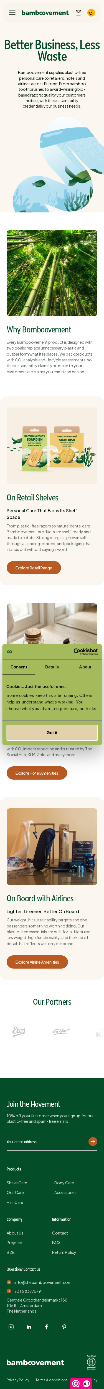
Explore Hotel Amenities (37, 773)
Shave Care (17, 1182)
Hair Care (15, 1202)
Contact (60, 1232)
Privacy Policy (18, 1380)
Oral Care (15, 1192)
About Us (15, 1232)
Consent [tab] (19, 667)
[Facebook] (46, 1327)
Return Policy (64, 1252)
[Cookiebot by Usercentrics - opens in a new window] (74, 651)
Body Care (64, 1182)
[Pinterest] (64, 1327)
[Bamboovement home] (45, 12)
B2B (11, 1252)
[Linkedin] (28, 1327)
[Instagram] (11, 1327)
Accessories (65, 1192)
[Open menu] (12, 12)
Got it (52, 732)
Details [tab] (52, 667)
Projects (14, 1242)
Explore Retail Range (34, 568)
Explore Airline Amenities (37, 961)
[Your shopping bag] (78, 12)
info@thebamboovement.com (43, 1282)
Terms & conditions (51, 1380)
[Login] (91, 13)
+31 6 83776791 (28, 1291)
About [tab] (85, 667)
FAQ (56, 1242)
